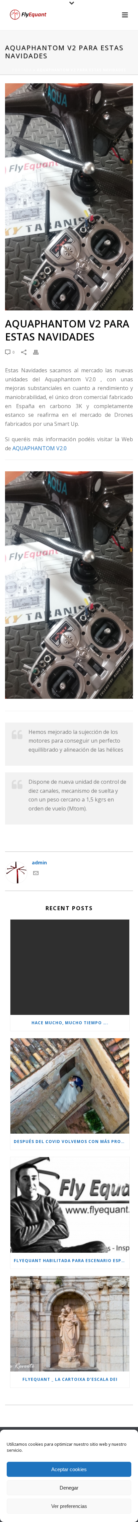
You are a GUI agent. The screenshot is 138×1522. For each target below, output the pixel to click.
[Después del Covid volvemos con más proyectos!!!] (69, 1086)
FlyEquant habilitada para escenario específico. (71, 1260)
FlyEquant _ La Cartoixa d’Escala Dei (70, 1379)
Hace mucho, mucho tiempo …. (70, 1023)
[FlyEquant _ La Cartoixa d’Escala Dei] (69, 1323)
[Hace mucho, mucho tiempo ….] (69, 967)
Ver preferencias (69, 1506)
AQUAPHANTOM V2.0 (39, 448)
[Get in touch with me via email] (36, 874)
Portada (22, 70)
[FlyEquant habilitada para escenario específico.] (69, 1204)
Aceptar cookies (69, 1469)
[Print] (39, 352)
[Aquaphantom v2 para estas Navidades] (69, 196)
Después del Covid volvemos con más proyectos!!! (71, 1141)
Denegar (69, 1488)
